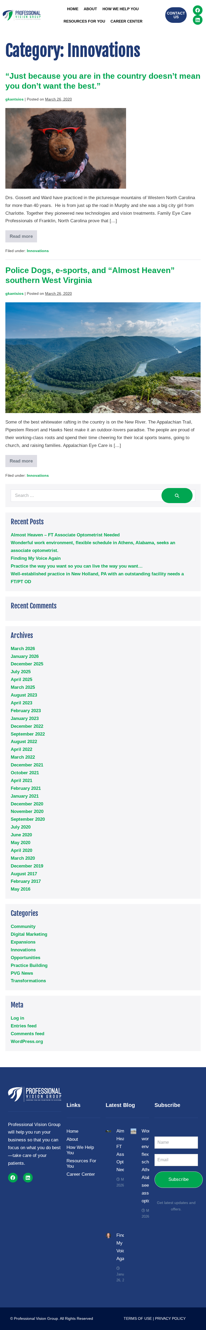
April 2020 (21, 850)
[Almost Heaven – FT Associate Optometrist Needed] (108, 1131)
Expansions (23, 942)
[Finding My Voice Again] (108, 1235)
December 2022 (27, 726)
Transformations (28, 980)
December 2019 (27, 866)
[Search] (177, 495)
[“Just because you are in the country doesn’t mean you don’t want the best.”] (65, 148)
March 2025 (23, 687)
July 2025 (21, 671)
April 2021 (21, 780)
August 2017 (24, 873)
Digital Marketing (29, 934)
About (90, 9)
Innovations (38, 251)
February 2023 (26, 710)
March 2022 (23, 757)
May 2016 (20, 889)
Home (72, 9)
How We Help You (120, 9)
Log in (17, 1018)
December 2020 (27, 803)
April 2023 (21, 702)
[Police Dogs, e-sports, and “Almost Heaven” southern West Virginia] (103, 357)
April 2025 (21, 679)
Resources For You (84, 21)
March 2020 (23, 858)
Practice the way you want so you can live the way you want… (77, 566)
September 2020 (28, 819)
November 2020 (27, 811)
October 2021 (25, 772)
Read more (23, 234)
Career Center (126, 21)
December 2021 (27, 765)
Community (23, 926)
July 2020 (21, 827)
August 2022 (24, 741)
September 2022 (28, 734)
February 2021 (26, 788)
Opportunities (25, 957)
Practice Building (29, 965)
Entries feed (23, 1025)
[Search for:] (103, 495)
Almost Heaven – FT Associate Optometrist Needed (65, 534)
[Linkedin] (198, 20)
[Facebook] (198, 10)
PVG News (22, 973)
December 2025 (27, 663)
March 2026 (23, 648)
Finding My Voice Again (36, 558)
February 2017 (26, 881)
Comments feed (27, 1033)
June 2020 (21, 834)
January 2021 (25, 796)
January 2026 (25, 656)
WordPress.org (27, 1041)
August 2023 (24, 695)
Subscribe (178, 1179)
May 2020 (20, 842)
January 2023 (25, 718)
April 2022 (21, 749)
